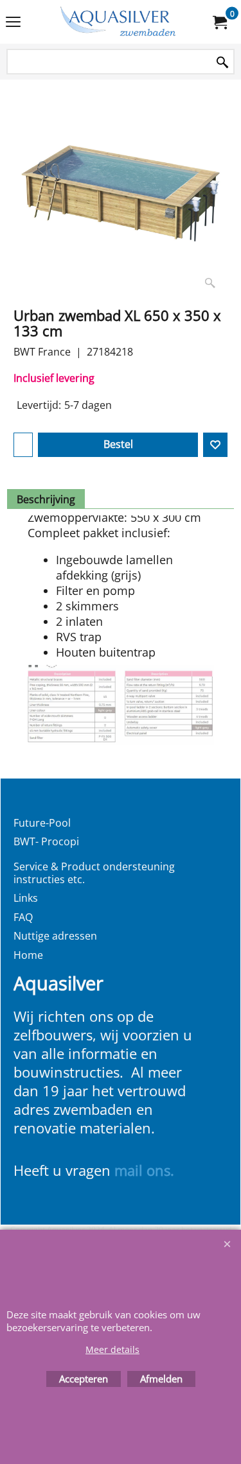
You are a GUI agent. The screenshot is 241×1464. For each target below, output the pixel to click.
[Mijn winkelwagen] (219, 22)
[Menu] (13, 23)
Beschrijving (46, 499)
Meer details (112, 1349)
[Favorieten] (215, 445)
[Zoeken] (222, 62)
